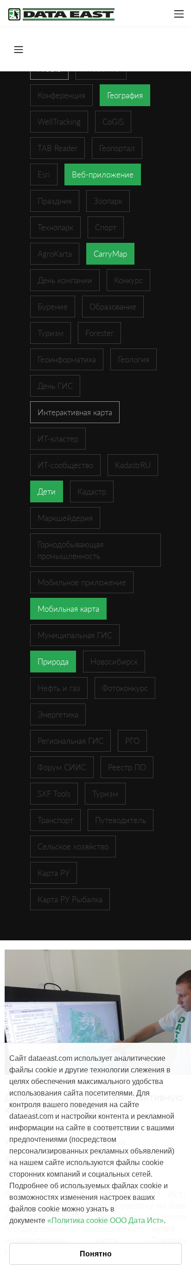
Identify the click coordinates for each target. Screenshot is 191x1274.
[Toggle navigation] (179, 14)
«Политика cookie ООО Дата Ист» (105, 1220)
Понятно (96, 1254)
